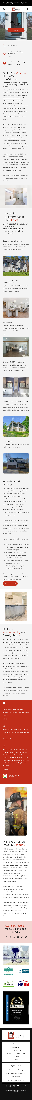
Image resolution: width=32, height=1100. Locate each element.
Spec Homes (8, 441)
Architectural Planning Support (16, 402)
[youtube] (18, 937)
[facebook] (6, 937)
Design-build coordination (14, 552)
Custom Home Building (12, 241)
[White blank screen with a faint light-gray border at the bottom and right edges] (4, 10)
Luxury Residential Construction (10, 282)
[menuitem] (16, 1069)
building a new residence (11, 98)
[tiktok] (22, 937)
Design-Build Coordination (14, 362)
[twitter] (10, 937)
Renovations (8, 322)
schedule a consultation (20, 175)
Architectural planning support (16, 544)
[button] (27, 9)
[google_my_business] (26, 937)
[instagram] (14, 937)
